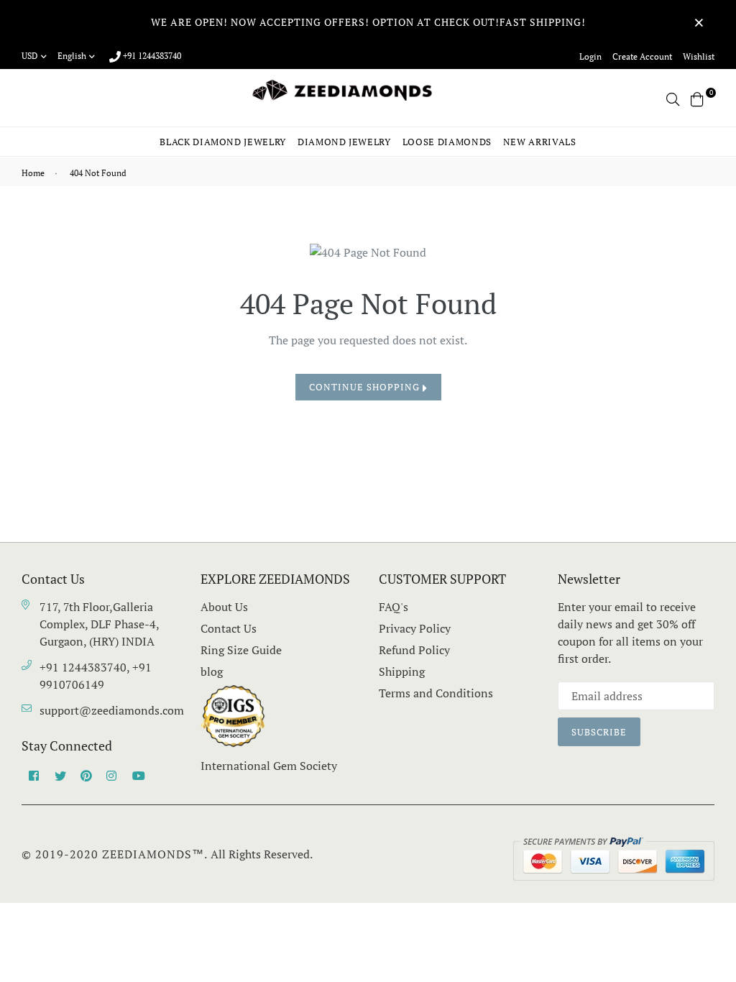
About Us (224, 607)
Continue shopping (366, 386)
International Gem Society (269, 766)
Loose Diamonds (447, 141)
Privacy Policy (415, 628)
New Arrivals (539, 141)
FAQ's (393, 607)
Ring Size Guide (241, 650)
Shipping (402, 671)
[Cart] (697, 98)
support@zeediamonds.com (112, 710)
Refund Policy (414, 650)
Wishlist (698, 56)
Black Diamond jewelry (223, 141)
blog (212, 671)
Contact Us (229, 628)
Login (590, 56)
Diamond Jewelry (344, 141)
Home (33, 173)
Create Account (642, 56)
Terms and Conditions (436, 693)
